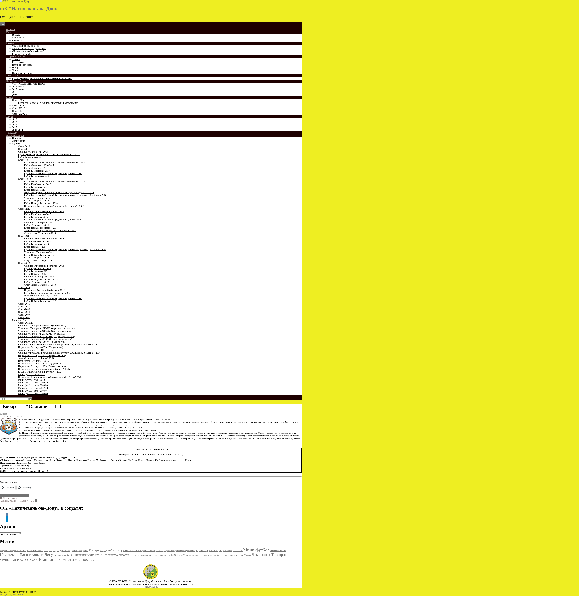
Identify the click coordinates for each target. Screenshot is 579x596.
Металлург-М (238, 551)
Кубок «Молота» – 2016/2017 (39, 165)
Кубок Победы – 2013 (35, 274)
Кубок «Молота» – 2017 (36, 168)
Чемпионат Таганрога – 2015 (39, 222)
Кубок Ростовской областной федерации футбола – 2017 (53, 173)
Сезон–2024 (18, 100)
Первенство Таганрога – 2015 (33, 361)
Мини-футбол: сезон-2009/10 (33, 382)
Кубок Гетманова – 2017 (36, 176)
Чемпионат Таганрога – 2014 (39, 252)
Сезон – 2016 (25, 179)
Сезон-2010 (24, 306)
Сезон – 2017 (25, 160)
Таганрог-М (196, 555)
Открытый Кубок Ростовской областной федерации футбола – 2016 (59, 192)
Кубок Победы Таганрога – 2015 (41, 227)
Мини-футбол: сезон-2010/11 (33, 380)
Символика (18, 37)
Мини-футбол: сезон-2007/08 (33, 388)
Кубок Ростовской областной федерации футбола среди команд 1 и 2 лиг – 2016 (65, 195)
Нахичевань (9, 555)
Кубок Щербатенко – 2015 (37, 214)
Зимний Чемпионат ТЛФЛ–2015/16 (36, 358)
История (16, 138)
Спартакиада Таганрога (147, 555)
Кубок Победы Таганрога (175, 551)
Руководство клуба (22, 54)
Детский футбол (68, 550)
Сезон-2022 (18, 105)
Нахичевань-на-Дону (36, 555)
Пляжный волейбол (22, 65)
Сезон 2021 (18, 111)
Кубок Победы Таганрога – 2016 (41, 203)
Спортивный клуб (15, 56)
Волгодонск (48, 551)
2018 (14, 119)
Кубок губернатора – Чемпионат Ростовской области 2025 (42, 78)
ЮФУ (86, 559)
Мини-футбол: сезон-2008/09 (33, 385)
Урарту (247, 555)
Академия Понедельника (10, 551)
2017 (14, 122)
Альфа (23, 551)
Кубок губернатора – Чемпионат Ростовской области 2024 (48, 103)
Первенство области (115, 555)
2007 (14, 94)
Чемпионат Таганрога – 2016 (39, 198)
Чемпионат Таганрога (270, 554)
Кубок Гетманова (131, 550)
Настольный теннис (22, 73)
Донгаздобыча (82, 551)
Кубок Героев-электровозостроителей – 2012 (47, 293)
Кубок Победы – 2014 (35, 246)
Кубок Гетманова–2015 (36, 217)
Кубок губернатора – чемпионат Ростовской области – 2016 (55, 181)
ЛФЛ (220, 551)
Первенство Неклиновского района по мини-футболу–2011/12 (50, 377)
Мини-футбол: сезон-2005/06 (33, 393)
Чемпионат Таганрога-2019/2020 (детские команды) (44, 331)
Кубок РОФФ (190, 551)
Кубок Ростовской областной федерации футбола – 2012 (53, 298)
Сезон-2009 (24, 309)
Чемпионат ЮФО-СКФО (18, 560)
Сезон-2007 (24, 314)
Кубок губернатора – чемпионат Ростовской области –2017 (54, 162)
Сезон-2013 (24, 263)
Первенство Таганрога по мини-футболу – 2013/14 (44, 369)
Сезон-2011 (24, 304)
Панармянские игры (16, 81)
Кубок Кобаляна (147, 551)
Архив (9, 97)
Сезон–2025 (12, 75)
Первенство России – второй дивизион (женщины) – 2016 (54, 206)
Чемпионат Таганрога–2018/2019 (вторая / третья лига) (46, 336)
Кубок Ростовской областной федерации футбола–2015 (52, 219)
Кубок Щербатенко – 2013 (37, 268)
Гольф (15, 67)
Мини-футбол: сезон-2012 (31, 374)
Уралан (240, 555)
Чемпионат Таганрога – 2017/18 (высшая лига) (42, 342)
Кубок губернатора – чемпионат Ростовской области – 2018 (49, 154)
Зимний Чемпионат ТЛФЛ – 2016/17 (37, 350)
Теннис (16, 70)
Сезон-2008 (24, 312)
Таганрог (187, 555)
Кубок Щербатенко (207, 550)
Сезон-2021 (24, 149)
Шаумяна (78, 560)
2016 (14, 124)
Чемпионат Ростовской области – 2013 (44, 266)
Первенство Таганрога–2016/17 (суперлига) (40, 347)
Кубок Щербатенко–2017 (37, 170)
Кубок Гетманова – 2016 (36, 187)
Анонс (31, 550)
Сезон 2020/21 (19, 113)
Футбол (16, 143)
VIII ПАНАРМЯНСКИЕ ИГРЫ (28, 84)
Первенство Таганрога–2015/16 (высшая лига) (42, 355)
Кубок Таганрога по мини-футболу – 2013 (40, 371)
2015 (14, 127)
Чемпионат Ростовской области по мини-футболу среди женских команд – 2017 (59, 344)
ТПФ (181, 555)
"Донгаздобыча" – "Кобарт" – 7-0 (18, 500)
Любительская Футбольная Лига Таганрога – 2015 (50, 230)
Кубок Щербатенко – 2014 (37, 241)
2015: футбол (18, 86)
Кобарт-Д (103, 551)
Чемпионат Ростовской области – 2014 (44, 238)
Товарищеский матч (213, 555)
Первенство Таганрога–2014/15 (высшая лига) (42, 366)
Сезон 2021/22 (19, 108)
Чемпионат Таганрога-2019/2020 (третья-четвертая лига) (47, 328)
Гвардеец (56, 551)
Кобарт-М (114, 550)
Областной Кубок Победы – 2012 (41, 295)
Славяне (4, 495)
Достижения (18, 141)
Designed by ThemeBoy (11, 594)
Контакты (17, 40)
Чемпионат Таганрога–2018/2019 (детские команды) (45, 339)
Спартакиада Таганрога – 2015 (40, 233)
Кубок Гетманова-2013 (35, 271)
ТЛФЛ (174, 554)
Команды (11, 43)
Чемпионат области (19, 495)
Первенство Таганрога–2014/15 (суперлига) (40, 363)
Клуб (8, 32)
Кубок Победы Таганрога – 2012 (41, 301)
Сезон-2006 (24, 317)
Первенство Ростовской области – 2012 (44, 290)
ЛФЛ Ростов (227, 551)
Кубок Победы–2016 (34, 189)
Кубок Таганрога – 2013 (36, 282)
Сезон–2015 (24, 208)
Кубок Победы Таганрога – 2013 (41, 279)
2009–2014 (17, 130)
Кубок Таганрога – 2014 (36, 257)
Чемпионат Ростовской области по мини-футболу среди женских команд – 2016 (59, 352)
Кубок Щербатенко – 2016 (37, 184)
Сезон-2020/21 (25, 323)
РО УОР (133, 555)
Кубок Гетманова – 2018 (30, 157)
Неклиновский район (64, 555)
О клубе (16, 35)
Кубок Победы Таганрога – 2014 (41, 255)
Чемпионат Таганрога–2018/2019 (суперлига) (41, 333)
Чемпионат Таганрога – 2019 (33, 151)
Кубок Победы (159, 551)
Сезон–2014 (24, 236)
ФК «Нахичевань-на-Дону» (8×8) (29, 48)
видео (93, 560)
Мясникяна (275, 551)
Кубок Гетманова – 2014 (36, 244)
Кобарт (3, 414)
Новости (10, 29)
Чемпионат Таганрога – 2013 (39, 276)
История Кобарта (15, 135)
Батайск (39, 550)
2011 (14, 92)
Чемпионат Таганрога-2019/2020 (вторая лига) (42, 325)
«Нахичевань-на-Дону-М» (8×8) (28, 51)
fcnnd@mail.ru (151, 586)
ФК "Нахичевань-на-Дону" (30, 8)
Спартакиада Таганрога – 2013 (40, 285)
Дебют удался (8, 498)
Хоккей (16, 59)
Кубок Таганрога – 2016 (36, 200)
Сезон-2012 (24, 287)
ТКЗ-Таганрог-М (163, 555)
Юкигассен (18, 62)
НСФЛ (283, 550)
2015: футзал (18, 89)
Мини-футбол (19, 320)
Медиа (9, 116)
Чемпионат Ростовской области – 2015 (44, 211)
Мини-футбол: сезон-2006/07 (33, 390)
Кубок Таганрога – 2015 (36, 225)
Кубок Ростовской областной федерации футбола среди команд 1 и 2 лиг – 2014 (65, 249)
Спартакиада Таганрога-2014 (39, 260)
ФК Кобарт (11, 132)
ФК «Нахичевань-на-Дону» (26, 46)
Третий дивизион (230, 555)
